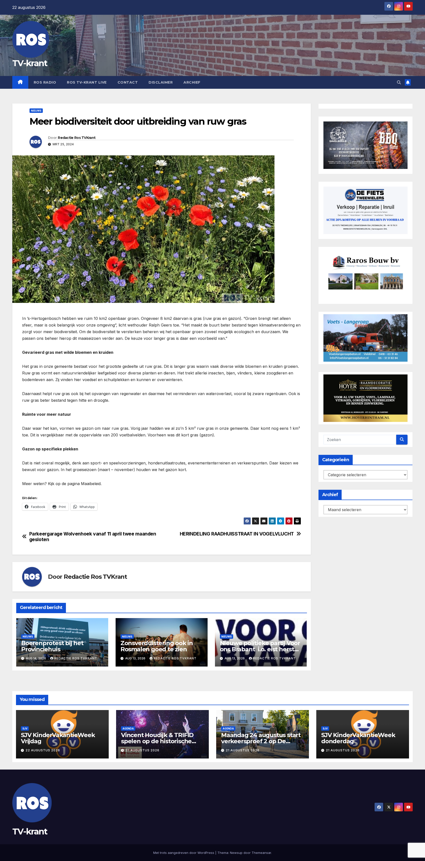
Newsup (236, 853)
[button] (399, 82)
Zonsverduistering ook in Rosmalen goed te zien (157, 646)
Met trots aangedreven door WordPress (184, 853)
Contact (128, 82)
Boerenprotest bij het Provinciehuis (52, 646)
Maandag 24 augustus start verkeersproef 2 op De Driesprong (261, 741)
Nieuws (36, 110)
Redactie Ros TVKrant (76, 137)
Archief (191, 82)
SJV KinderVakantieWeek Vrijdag (58, 738)
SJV (24, 728)
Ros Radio (45, 82)
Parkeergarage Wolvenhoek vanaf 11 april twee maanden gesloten (92, 536)
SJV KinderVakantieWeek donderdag (358, 738)
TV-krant (29, 63)
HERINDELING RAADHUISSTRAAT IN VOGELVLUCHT (237, 534)
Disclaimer (161, 82)
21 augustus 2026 (142, 750)
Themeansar (261, 853)
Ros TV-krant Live (87, 82)
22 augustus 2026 (43, 750)
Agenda (128, 728)
